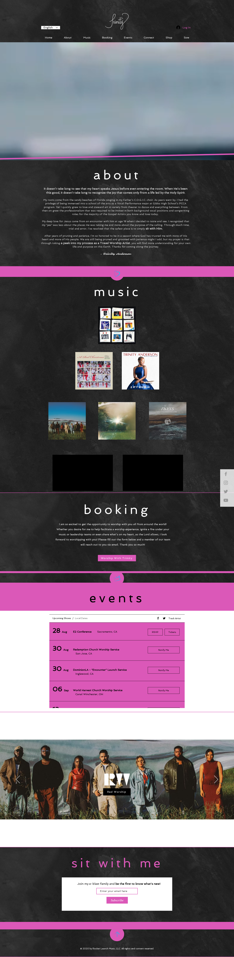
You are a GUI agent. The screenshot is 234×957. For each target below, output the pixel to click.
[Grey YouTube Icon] (226, 500)
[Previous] (18, 779)
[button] (186, 37)
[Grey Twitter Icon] (226, 491)
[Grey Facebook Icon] (226, 474)
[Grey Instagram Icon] (226, 483)
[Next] (216, 779)
